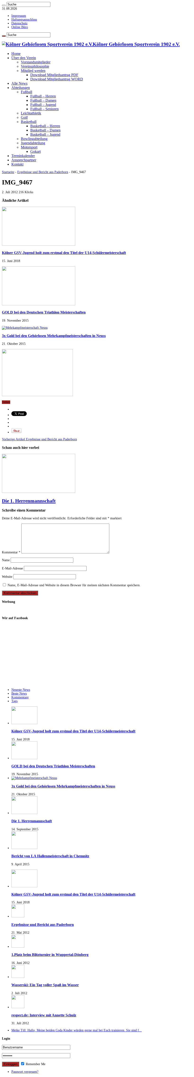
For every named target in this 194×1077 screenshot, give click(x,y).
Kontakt (17, 164)
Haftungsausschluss (24, 19)
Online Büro (19, 27)
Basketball (28, 122)
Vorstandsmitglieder (35, 62)
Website (7, 576)
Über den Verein (23, 58)
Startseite (8, 172)
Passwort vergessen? (24, 1071)
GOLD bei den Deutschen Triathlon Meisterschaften (44, 312)
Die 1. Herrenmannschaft (29, 501)
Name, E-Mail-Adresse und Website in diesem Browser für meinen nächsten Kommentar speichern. (74, 585)
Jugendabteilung (33, 143)
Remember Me (35, 1064)
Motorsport (29, 147)
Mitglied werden (33, 71)
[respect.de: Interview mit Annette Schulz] (17, 1007)
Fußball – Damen (43, 100)
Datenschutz (19, 23)
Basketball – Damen (45, 130)
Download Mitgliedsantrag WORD (56, 79)
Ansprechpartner (23, 160)
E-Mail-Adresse (12, 568)
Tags (14, 701)
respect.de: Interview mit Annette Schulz (43, 1015)
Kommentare (20, 697)
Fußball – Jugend (43, 105)
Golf (24, 117)
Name (6, 560)
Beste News (19, 693)
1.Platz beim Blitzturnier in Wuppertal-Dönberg (49, 954)
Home (16, 54)
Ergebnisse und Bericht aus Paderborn (42, 172)
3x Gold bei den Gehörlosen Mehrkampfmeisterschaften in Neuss (54, 335)
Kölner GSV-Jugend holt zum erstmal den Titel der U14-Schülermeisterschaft (64, 252)
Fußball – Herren (43, 96)
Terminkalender (23, 156)
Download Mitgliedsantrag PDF (54, 75)
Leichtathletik (31, 113)
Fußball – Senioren (44, 109)
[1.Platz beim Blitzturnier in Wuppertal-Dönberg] (17, 946)
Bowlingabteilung (34, 139)
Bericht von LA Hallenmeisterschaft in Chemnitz (50, 856)
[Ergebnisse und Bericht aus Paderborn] (17, 916)
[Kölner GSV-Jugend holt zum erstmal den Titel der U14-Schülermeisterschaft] (24, 886)
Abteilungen (20, 88)
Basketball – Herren (45, 126)
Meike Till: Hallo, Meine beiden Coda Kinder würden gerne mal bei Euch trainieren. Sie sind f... (76, 1030)
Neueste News (20, 690)
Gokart (35, 151)
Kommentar (11, 552)
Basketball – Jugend (45, 134)
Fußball (26, 92)
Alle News (19, 83)
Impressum (18, 16)
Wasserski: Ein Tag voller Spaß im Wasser (45, 985)
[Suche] (4, 5)
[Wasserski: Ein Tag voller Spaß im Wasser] (17, 977)
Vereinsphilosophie (35, 66)
